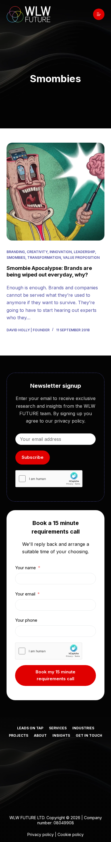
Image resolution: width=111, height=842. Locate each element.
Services (58, 728)
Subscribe (33, 457)
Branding (16, 252)
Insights (61, 735)
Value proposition (81, 257)
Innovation (61, 252)
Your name (25, 567)
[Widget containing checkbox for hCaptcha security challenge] (49, 478)
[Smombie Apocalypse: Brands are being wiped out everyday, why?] (55, 192)
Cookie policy (70, 834)
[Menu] (98, 14)
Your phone (26, 620)
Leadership (84, 252)
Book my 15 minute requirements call (55, 675)
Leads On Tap (30, 728)
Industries (83, 728)
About (40, 735)
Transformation (44, 257)
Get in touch (89, 735)
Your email (25, 594)
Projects (18, 735)
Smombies (16, 257)
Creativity (37, 252)
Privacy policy (40, 834)
